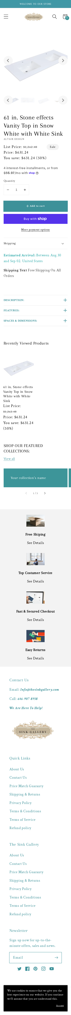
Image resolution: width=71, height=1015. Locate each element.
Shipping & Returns (24, 794)
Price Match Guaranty (26, 786)
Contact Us (18, 777)
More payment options (35, 229)
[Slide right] (45, 494)
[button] (6, 17)
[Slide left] (26, 494)
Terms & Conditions (25, 811)
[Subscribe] (56, 957)
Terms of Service (22, 819)
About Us (16, 769)
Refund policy (20, 828)
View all (9, 459)
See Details (35, 543)
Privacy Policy (20, 803)
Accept (60, 1005)
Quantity (9, 181)
